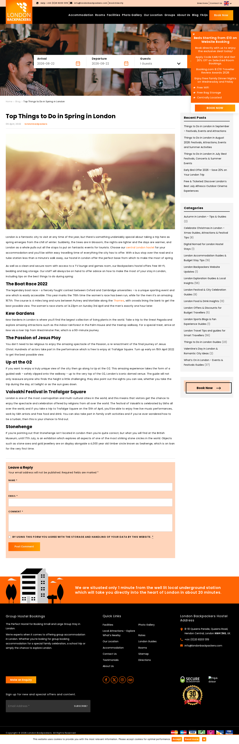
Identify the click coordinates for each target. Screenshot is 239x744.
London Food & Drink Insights (201, 301)
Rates (141, 635)
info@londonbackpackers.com (203, 645)
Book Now (221, 15)
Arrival (42, 59)
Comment (15, 511)
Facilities (113, 15)
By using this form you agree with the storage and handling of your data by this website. (82, 537)
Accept (177, 739)
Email (13, 495)
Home (9, 101)
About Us (183, 15)
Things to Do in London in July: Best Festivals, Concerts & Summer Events (205, 158)
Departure (99, 59)
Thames (119, 300)
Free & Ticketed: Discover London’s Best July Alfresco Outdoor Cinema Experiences (205, 186)
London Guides (147, 641)
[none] (228, 3)
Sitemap (143, 654)
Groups (169, 15)
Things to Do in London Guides (202, 342)
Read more (191, 739)
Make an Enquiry (21, 680)
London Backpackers (39, 732)
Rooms (100, 15)
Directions (202, 3)
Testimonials (111, 660)
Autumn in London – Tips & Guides (205, 216)
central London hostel (140, 247)
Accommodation (80, 15)
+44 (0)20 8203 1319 (197, 639)
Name (12, 480)
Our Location (153, 15)
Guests (145, 59)
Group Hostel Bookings (25, 616)
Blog (195, 15)
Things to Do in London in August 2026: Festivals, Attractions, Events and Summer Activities (205, 142)
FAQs (204, 15)
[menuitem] (228, 3)
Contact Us (216, 3)
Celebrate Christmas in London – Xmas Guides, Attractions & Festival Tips (206, 232)
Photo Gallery (132, 15)
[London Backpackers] (19, 12)
